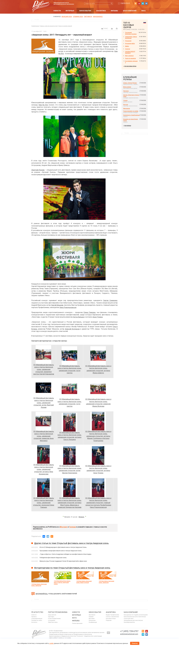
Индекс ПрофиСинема (112, 615)
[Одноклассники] (52, 536)
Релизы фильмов (77, 623)
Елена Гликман (90, 312)
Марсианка (126, 108)
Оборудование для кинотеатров (133, 620)
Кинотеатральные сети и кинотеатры (135, 616)
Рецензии (108, 620)
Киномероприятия (129, 622)
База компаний (129, 11)
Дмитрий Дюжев (37, 170)
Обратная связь (53, 622)
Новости (57, 11)
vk (146, 3)
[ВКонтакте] (44, 536)
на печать (112, 29)
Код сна (125, 104)
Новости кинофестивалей (65, 26)
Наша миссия (52, 615)
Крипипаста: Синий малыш (131, 115)
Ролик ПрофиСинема (54, 618)
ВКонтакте (63, 527)
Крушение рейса (130, 43)
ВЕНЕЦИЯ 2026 (67, 16)
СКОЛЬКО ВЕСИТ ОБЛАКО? (130, 52)
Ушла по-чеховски (130, 58)
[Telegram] (48, 536)
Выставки (91, 618)
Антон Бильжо (78, 317)
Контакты (34, 622)
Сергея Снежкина (110, 300)
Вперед (81, 517)
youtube (139, 3)
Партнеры (51, 616)
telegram (142, 3)
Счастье (127, 49)
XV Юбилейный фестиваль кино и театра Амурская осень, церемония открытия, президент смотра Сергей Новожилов (43, 369)
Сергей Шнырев (57, 305)
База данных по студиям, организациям (136, 615)
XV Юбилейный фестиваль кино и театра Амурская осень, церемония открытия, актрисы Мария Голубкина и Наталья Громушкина (98, 436)
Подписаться (125, 3)
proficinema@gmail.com (129, 634)
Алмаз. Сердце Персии (130, 83)
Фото (143, 11)
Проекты (34, 616)
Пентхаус (126, 91)
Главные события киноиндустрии (48, 26)
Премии (91, 616)
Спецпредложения (36, 618)
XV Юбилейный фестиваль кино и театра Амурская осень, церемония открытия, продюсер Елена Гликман (43, 502)
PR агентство (37, 612)
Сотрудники (51, 620)
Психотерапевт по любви (130, 111)
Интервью (70, 11)
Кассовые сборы (111, 618)
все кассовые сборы (130, 66)
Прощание (128, 41)
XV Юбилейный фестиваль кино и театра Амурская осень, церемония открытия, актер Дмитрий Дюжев (43, 402)
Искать (111, 3)
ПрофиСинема (35, 26)
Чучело (125, 100)
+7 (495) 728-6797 (129, 631)
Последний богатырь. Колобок (131, 33)
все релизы (127, 125)
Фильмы (114, 11)
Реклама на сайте (36, 620)
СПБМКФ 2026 (78, 16)
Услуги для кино (128, 618)
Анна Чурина (98, 317)
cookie (51, 643)
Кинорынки (92, 620)
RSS (135, 3)
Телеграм (72, 527)
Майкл (127, 46)
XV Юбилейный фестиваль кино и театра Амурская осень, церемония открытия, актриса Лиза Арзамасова (43, 469)
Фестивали (92, 615)
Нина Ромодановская (68, 307)
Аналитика (101, 11)
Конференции (93, 622)
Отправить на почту (117, 28)
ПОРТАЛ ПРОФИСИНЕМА (57, 612)
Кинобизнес (98, 16)
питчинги (88, 16)
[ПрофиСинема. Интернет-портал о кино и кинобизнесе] (40, 4)
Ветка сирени (127, 87)
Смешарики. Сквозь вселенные (131, 37)
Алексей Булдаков (72, 329)
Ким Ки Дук (43, 105)
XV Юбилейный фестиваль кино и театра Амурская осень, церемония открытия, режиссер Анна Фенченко (43, 436)
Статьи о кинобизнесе (112, 616)
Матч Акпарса (129, 55)
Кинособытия (85, 11)
